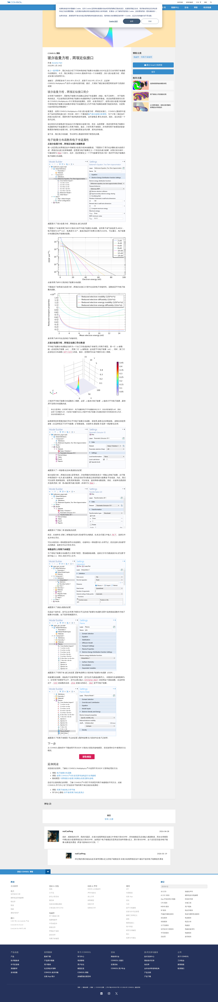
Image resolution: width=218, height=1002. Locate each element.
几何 (127, 904)
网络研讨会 (115, 956)
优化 (127, 900)
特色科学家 (189, 899)
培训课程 (81, 960)
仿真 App (129, 896)
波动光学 (52, 935)
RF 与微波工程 (54, 916)
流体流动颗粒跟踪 (55, 904)
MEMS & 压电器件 (94, 889)
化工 (12, 891)
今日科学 (14, 886)
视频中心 (175, 7)
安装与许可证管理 (132, 911)
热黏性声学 (189, 891)
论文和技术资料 (50, 968)
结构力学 (91, 904)
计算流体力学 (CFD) (56, 908)
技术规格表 (15, 960)
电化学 (13, 901)
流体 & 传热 (54, 886)
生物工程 (188, 903)
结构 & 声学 (92, 886)
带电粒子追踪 (54, 931)
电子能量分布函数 (64, 773)
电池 (12, 905)
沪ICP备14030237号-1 (113, 987)
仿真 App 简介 (49, 976)
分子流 (51, 893)
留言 (153, 72)
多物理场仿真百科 (84, 976)
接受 (131, 21)
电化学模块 (189, 910)
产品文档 (147, 972)
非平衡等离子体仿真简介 (74, 792)
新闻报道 (181, 964)
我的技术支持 (149, 960)
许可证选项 (15, 964)
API (127, 889)
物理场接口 (130, 923)
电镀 (12, 909)
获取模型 (87, 756)
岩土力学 (91, 896)
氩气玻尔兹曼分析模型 (97, 114)
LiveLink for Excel (17, 925)
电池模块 (188, 918)
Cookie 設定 (113, 21)
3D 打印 (163, 891)
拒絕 (150, 21)
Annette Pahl (57, 63)
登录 (205, 2)
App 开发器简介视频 (168, 899)
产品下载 (147, 976)
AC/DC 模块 (165, 895)
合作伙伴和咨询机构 (151, 968)
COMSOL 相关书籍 (51, 972)
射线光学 (52, 927)
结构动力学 (92, 908)
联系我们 (181, 968)
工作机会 (181, 960)
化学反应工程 (15, 894)
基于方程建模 (131, 908)
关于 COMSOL (183, 956)
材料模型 (91, 900)
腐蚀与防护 (15, 913)
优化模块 (164, 918)
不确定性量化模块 (167, 914)
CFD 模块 (164, 903)
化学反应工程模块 (167, 929)
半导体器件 (53, 923)
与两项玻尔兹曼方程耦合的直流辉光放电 (76, 778)
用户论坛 (81, 964)
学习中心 (81, 956)
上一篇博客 (54, 70)
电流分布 (188, 921)
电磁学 (136, 57)
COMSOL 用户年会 (118, 968)
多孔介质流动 (54, 896)
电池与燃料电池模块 (192, 914)
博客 (196, 7)
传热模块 (164, 921)
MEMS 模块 (165, 906)
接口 (12, 918)
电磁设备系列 (190, 929)
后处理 (163, 936)
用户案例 (47, 964)
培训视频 (207, 7)
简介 (127, 934)
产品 (12, 956)
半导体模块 (165, 933)
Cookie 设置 (100, 987)
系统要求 (14, 968)
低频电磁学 (53, 920)
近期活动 (114, 964)
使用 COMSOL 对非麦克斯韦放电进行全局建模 (76, 775)
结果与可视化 (131, 938)
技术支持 (180, 2)
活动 (186, 7)
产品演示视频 (49, 960)
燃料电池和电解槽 (17, 898)
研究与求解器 (131, 930)
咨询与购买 (189, 2)
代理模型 (129, 893)
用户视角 (188, 906)
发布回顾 (14, 972)
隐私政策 (85, 987)
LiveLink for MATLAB (18, 928)
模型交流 (81, 968)
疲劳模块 (188, 936)
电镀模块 (188, 933)
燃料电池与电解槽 (191, 895)
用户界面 (129, 926)
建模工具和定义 (131, 915)
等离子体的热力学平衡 (66, 790)
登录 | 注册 (109, 819)
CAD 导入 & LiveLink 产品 (20, 921)
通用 (128, 886)
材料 (127, 919)
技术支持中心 (149, 956)
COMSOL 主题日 (117, 960)
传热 (50, 889)
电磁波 (187, 925)
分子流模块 (165, 925)
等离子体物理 (146, 57)
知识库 (146, 964)
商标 (91, 987)
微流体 (51, 900)
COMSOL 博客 (54, 53)
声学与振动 (92, 893)
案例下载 (47, 956)
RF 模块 (163, 910)
